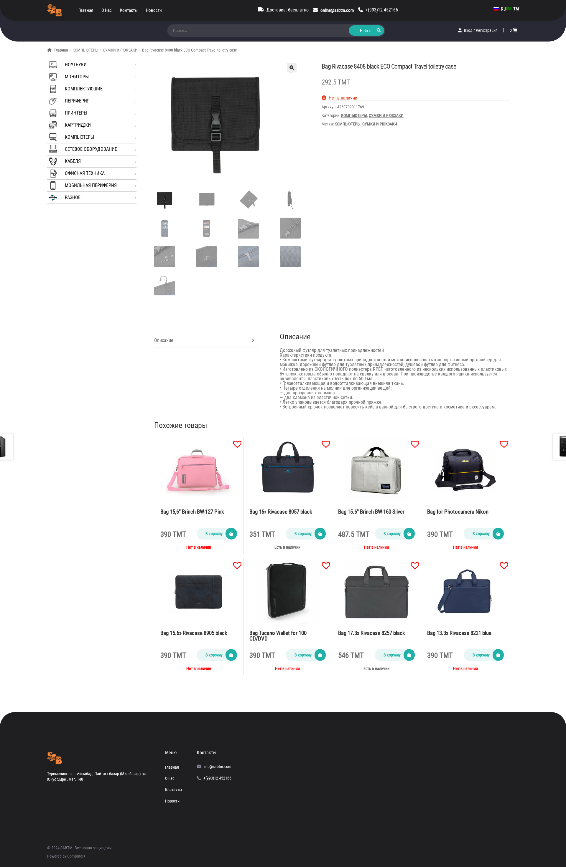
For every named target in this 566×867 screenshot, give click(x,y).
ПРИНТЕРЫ (76, 113)
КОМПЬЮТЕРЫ (85, 50)
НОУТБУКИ (76, 64)
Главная (85, 10)
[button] (234, 441)
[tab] (206, 340)
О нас (106, 10)
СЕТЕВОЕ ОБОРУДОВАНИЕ (91, 149)
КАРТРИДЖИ (78, 125)
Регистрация (487, 30)
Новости (154, 10)
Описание (163, 340)
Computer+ (76, 856)
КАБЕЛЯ (73, 161)
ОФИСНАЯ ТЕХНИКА (85, 173)
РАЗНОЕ (72, 197)
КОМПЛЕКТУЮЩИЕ (84, 89)
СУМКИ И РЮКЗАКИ (120, 50)
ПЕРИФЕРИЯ (77, 101)
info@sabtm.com (217, 766)
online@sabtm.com (337, 10)
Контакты (129, 10)
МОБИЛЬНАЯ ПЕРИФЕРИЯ (91, 185)
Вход (468, 30)
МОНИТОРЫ (77, 77)
